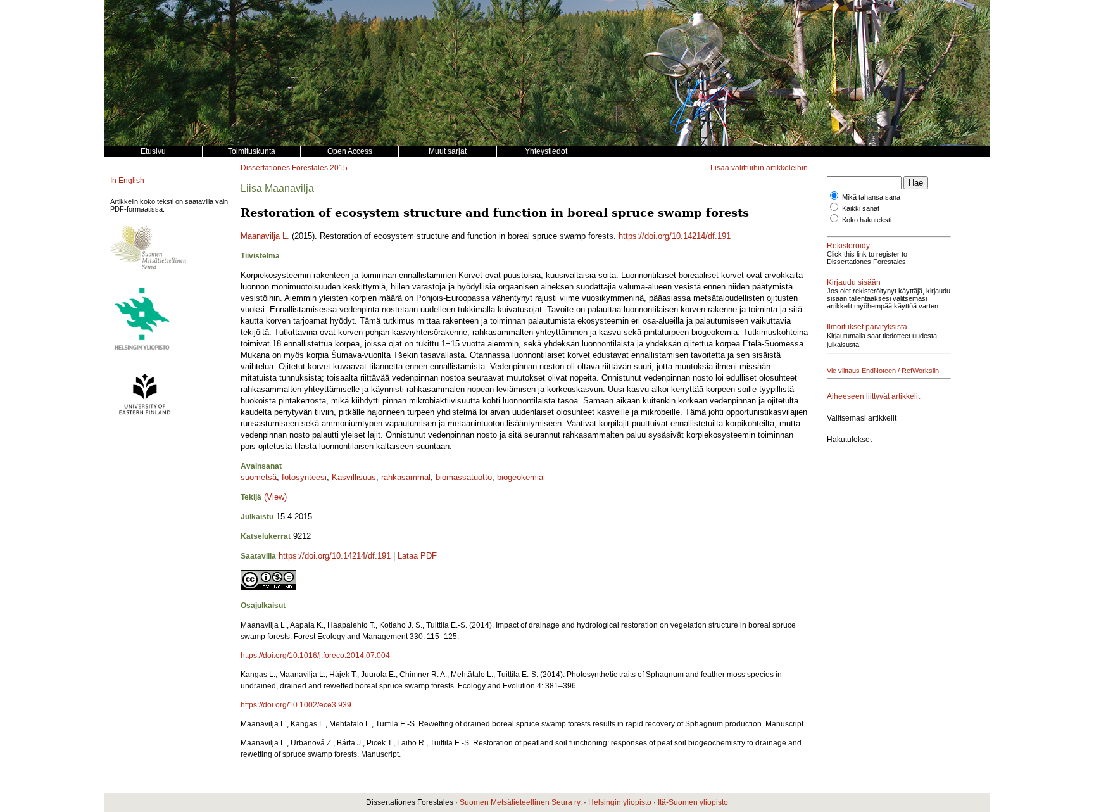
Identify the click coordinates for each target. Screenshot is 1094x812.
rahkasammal (406, 477)
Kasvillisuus (354, 477)
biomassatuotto (464, 477)
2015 (339, 167)
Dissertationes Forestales (284, 167)
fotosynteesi (304, 477)
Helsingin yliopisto (619, 802)
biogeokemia (520, 477)
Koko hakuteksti (866, 220)
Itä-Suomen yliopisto (693, 802)
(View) (275, 497)
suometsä (259, 477)
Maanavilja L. (265, 236)
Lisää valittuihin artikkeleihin (759, 167)
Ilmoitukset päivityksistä (867, 326)
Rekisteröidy (848, 245)
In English (127, 180)
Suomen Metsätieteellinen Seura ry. (521, 802)
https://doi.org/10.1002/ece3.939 (296, 705)
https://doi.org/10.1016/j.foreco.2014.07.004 (315, 655)
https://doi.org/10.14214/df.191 (675, 236)
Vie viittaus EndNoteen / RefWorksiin (883, 370)
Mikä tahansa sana (871, 197)
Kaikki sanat (860, 208)
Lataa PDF (417, 556)
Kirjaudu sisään (854, 282)
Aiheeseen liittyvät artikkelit (873, 396)
